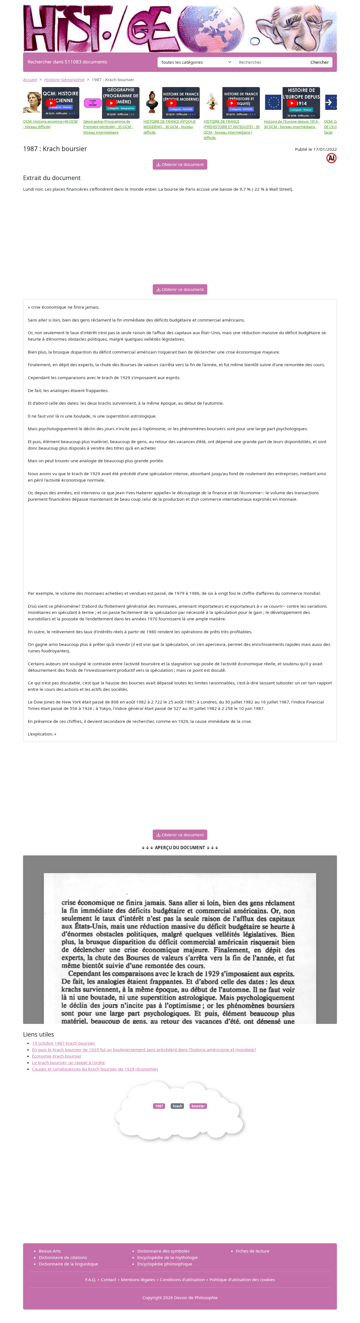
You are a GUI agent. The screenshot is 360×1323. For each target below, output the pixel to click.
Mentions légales (138, 1279)
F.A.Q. (90, 1279)
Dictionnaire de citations (63, 1257)
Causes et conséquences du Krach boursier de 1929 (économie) (95, 1069)
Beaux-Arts (50, 1251)
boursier (198, 1106)
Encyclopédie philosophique (164, 1264)
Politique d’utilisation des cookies (242, 1279)
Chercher (319, 62)
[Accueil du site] (180, 26)
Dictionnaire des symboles (163, 1251)
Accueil (30, 79)
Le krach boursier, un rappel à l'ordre (68, 1062)
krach (177, 1106)
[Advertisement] (180, 240)
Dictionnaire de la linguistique (68, 1264)
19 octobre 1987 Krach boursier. (63, 1043)
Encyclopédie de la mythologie (167, 1257)
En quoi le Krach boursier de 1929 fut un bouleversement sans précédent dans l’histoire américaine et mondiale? (144, 1049)
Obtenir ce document (182, 164)
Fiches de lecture (252, 1251)
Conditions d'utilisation (182, 1279)
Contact (108, 1279)
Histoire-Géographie (64, 79)
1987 (159, 1106)
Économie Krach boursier (57, 1056)
